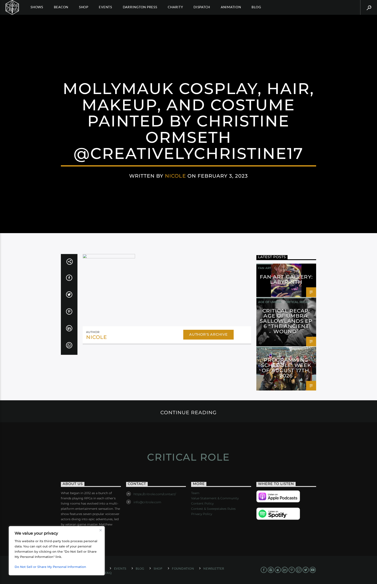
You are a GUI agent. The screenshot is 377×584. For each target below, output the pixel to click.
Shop (83, 7)
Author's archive (208, 334)
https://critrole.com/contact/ (155, 494)
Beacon (61, 7)
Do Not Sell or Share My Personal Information (50, 567)
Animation (231, 7)
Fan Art (264, 268)
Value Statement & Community (215, 498)
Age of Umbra (269, 302)
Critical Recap (297, 302)
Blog (256, 7)
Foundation (183, 568)
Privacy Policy (201, 514)
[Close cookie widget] (100, 530)
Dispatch (202, 7)
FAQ (108, 573)
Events (105, 7)
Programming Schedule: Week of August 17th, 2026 (286, 368)
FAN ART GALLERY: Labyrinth (286, 279)
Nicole (175, 176)
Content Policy (202, 503)
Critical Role (188, 457)
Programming (269, 351)
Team (195, 493)
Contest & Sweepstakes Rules (213, 509)
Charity (175, 7)
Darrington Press (140, 7)
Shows (37, 7)
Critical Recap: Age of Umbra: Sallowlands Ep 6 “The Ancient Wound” (286, 321)
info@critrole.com (147, 502)
